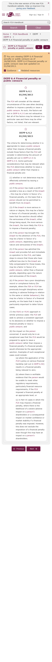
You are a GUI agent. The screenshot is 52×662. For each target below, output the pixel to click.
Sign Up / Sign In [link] (36, 15)
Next (32, 449)
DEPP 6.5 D (12, 161)
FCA (12, 101)
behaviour (34, 295)
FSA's (18, 312)
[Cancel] (49, 53)
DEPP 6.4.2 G (19, 113)
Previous (20, 449)
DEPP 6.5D (39, 364)
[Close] (48, 3)
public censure (13, 110)
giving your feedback (25, 8)
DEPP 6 (7, 37)
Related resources (30, 70)
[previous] (38, 47)
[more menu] (48, 14)
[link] (13, 14)
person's (30, 412)
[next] (46, 47)
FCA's (26, 312)
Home (6, 34)
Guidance (11, 70)
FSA (29, 286)
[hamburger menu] (3, 14)
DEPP (35, 34)
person (21, 188)
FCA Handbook (20, 34)
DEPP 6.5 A (28, 158)
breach (41, 191)
